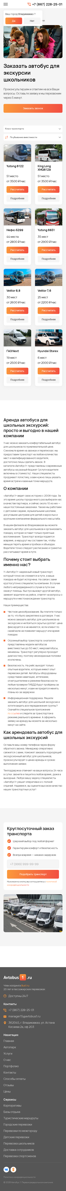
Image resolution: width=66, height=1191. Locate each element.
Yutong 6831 (46, 230)
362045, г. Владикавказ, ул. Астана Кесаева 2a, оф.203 (31, 1025)
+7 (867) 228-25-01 (47, 4)
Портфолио (11, 1066)
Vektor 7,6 (44, 290)
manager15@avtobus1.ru (24, 1016)
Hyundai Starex (48, 351)
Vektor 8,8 (13, 290)
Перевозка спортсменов (20, 1156)
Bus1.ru (25, 985)
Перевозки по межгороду (20, 1131)
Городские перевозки (18, 1124)
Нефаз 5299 (15, 230)
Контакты (10, 1072)
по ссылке (14, 713)
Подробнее (17, 198)
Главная (9, 1041)
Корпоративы (12, 1105)
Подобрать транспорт (33, 874)
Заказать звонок (33, 108)
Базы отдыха (12, 1112)
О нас (7, 1060)
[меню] (6, 4)
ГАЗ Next (13, 351)
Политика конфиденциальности (20, 1177)
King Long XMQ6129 (44, 167)
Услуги (8, 1053)
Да (13, 20)
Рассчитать (17, 189)
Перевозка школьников (19, 1143)
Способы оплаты (15, 1079)
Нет (32, 20)
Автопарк (10, 1047)
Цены (7, 1091)
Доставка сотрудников (19, 1150)
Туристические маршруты (21, 1118)
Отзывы (9, 1085)
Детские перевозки (16, 1137)
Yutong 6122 (15, 166)
